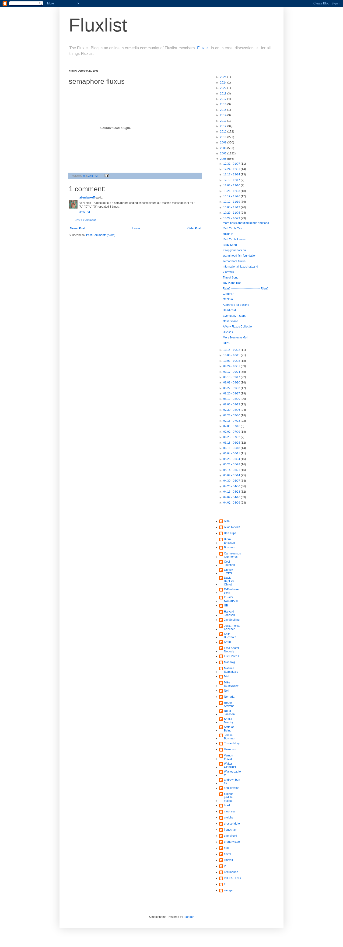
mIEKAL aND (232, 878)
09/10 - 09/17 (232, 377)
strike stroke (230, 321)
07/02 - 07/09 (232, 431)
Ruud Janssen (229, 712)
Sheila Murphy (229, 720)
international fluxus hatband (240, 266)
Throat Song (230, 277)
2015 (223, 109)
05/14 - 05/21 (232, 470)
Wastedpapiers (232, 773)
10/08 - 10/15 (232, 355)
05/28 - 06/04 (232, 459)
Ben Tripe (230, 533)
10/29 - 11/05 (232, 212)
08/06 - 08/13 (232, 404)
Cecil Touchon (229, 563)
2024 (223, 82)
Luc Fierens (231, 656)
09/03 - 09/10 (232, 382)
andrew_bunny (232, 781)
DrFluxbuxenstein (232, 591)
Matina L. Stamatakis (231, 670)
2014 (223, 115)
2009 (223, 142)
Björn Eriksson (229, 541)
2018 (223, 93)
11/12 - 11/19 (232, 201)
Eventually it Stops (234, 315)
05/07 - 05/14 (232, 475)
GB (226, 605)
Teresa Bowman (229, 737)
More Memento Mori (235, 337)
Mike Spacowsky (231, 684)
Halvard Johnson (229, 613)
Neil (226, 690)
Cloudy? (228, 294)
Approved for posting (236, 304)
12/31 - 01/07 (232, 163)
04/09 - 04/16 (232, 497)
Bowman (229, 547)
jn (225, 866)
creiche (228, 817)
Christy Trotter (228, 571)
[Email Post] (106, 175)
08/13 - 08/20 (232, 398)
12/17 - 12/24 (232, 174)
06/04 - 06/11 (232, 453)
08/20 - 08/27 (232, 393)
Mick (227, 676)
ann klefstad (231, 788)
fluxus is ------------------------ (239, 234)
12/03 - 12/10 (232, 185)
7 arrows (228, 272)
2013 (223, 120)
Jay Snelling (232, 619)
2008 (223, 148)
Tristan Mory (232, 743)
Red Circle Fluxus (234, 239)
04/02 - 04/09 (232, 502)
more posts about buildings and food (246, 223)
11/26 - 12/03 (232, 191)
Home (136, 228)
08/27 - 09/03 (232, 388)
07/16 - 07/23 (232, 420)
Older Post (194, 228)
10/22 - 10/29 (232, 218)
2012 (223, 126)
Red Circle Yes (232, 228)
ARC (227, 521)
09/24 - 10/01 (232, 366)
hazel (227, 854)
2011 (223, 131)
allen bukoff (87, 197)
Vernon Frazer (228, 757)
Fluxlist (98, 25)
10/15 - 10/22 (232, 350)
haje (227, 848)
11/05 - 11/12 (232, 207)
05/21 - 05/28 (232, 464)
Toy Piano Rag (232, 283)
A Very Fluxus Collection (238, 326)
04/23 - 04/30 (232, 486)
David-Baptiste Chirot (229, 581)
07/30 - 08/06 (232, 409)
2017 (223, 99)
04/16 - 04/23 (232, 491)
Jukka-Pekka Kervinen (232, 627)
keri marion (231, 872)
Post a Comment (85, 220)
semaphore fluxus (234, 261)
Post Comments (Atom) (100, 235)
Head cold (229, 310)
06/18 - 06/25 (232, 442)
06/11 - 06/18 (232, 448)
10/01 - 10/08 (232, 360)
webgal (228, 890)
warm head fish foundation (239, 255)
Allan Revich (232, 527)
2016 (223, 104)
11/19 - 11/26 (232, 196)
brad (227, 805)
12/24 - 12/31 (232, 169)
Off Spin (228, 299)
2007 (223, 153)
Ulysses (228, 332)
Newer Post (77, 228)
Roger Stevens (229, 704)
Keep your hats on (234, 250)
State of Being (229, 728)
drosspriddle (232, 823)
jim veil (228, 860)
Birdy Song (230, 245)
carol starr (230, 811)
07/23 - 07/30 (232, 415)
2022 (223, 88)
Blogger (188, 917)
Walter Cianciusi (230, 765)
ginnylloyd (230, 835)
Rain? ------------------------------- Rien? (246, 288)
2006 (223, 158)
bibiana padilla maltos (229, 797)
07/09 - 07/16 (232, 426)
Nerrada (229, 696)
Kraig (227, 642)
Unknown (230, 749)
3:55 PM (84, 212)
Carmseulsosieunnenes (232, 555)
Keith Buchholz (230, 635)
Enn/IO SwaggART (231, 599)
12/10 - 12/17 (232, 180)
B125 (226, 343)
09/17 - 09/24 (232, 371)
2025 (223, 77)
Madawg (229, 662)
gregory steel (232, 841)
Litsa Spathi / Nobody (232, 649)
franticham (230, 829)
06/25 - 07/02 (232, 437)
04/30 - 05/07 (232, 480)
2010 (223, 137)
